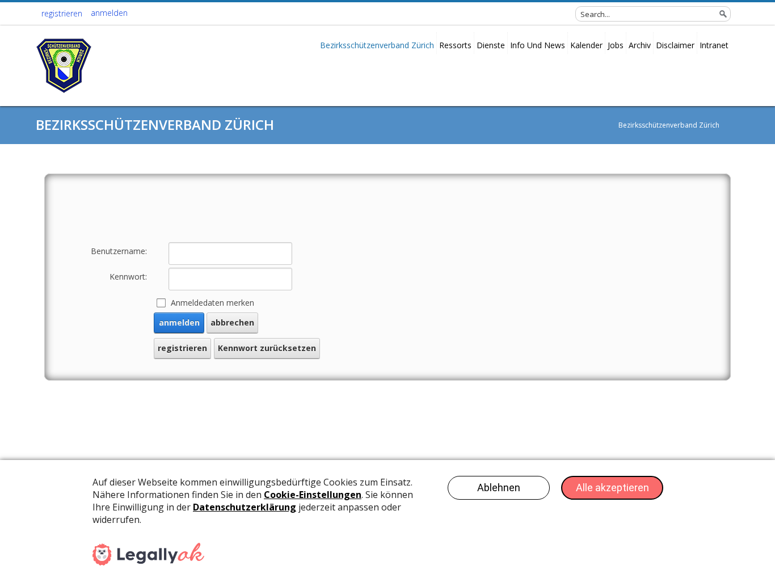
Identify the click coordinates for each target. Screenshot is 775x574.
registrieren (61, 13)
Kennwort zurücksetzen (267, 348)
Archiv (640, 45)
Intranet (714, 45)
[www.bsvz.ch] (64, 67)
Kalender (586, 45)
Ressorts (455, 45)
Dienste (491, 45)
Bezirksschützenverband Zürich (377, 45)
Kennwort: (128, 276)
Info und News (537, 45)
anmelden (109, 12)
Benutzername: (119, 251)
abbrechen (232, 322)
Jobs (616, 45)
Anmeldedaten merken (212, 302)
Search (723, 14)
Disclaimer (675, 45)
